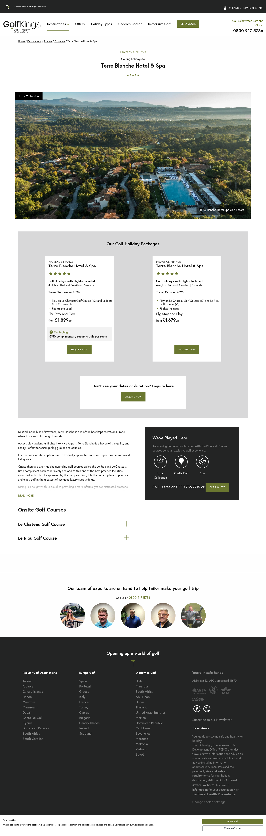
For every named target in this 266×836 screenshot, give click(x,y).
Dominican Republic (36, 728)
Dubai (27, 712)
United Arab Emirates (151, 712)
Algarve (28, 686)
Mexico (141, 717)
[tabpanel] (133, 155)
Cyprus (27, 723)
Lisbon (27, 697)
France (48, 41)
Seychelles (143, 733)
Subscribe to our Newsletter (212, 719)
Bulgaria (84, 717)
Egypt (140, 754)
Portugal (85, 686)
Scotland (85, 733)
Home (21, 41)
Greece (84, 691)
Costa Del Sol (32, 717)
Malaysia (142, 744)
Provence (59, 41)
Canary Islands (33, 691)
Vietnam (141, 749)
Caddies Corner (130, 24)
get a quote (188, 23)
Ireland (84, 728)
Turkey (27, 681)
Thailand (141, 707)
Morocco (142, 738)
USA (139, 681)
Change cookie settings (208, 802)
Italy (82, 697)
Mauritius (29, 702)
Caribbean (143, 728)
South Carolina (33, 738)
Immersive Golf (159, 24)
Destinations (56, 24)
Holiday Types (101, 24)
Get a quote (217, 487)
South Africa (31, 733)
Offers (80, 24)
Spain (83, 681)
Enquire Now (79, 349)
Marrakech (30, 707)
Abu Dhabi (143, 697)
